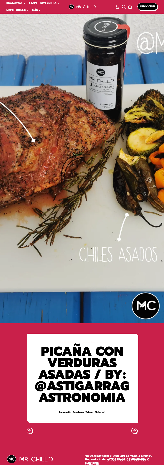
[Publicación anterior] (30, 431)
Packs (33, 3)
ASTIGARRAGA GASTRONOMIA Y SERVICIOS (117, 461)
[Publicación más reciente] (134, 431)
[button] (123, 6)
